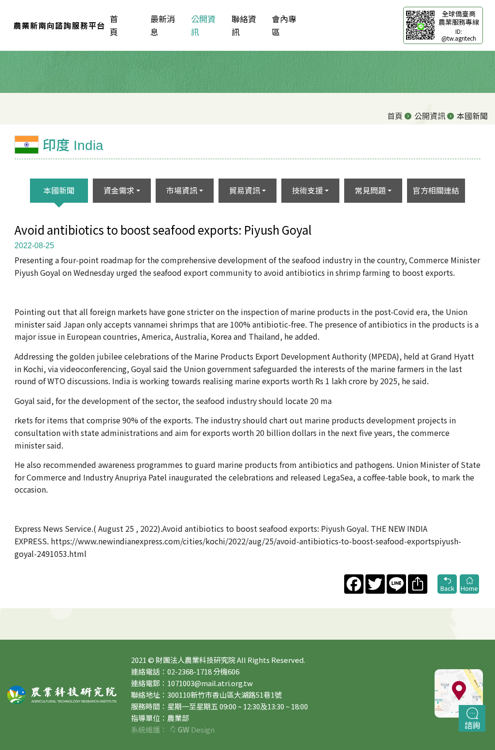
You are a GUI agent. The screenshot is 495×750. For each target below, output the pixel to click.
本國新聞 (59, 190)
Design (196, 729)
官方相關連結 (436, 190)
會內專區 (284, 25)
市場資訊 (181, 190)
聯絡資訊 (244, 25)
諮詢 (472, 725)
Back (447, 588)
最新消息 (162, 25)
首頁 (395, 115)
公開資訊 (203, 25)
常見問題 (370, 190)
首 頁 (122, 25)
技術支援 (307, 190)
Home (469, 588)
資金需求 (118, 190)
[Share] (416, 584)
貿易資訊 (244, 190)
